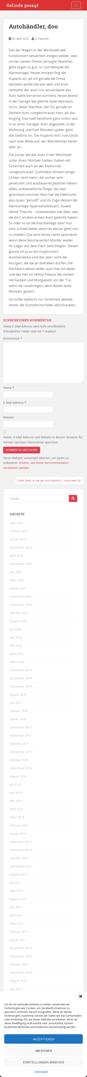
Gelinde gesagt (22, 5)
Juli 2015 (15, 883)
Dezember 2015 (21, 842)
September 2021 (21, 564)
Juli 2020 (15, 629)
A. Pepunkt (42, 38)
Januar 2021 (18, 588)
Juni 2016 (16, 793)
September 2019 (21, 686)
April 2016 (16, 809)
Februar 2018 (19, 711)
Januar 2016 (18, 834)
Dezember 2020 (21, 596)
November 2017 (21, 735)
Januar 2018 (18, 719)
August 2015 (18, 874)
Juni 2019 (16, 703)
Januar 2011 (18, 940)
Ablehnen (43, 1050)
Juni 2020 (16, 637)
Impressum (41, 1071)
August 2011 (18, 899)
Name (8, 388)
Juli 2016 (15, 784)
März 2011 (17, 923)
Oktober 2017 (19, 744)
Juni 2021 (16, 572)
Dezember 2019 (21, 670)
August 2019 (18, 695)
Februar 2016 (19, 825)
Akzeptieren (43, 1039)
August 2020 (18, 621)
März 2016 (17, 817)
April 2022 (16, 556)
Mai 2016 (16, 801)
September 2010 (21, 972)
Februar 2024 (19, 531)
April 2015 (16, 891)
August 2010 (18, 981)
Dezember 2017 (21, 727)
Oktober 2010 (19, 964)
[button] (81, 996)
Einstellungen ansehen (43, 1062)
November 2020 (21, 605)
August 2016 (18, 776)
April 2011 (16, 915)
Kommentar (12, 338)
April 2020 (16, 654)
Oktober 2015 (19, 858)
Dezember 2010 (21, 948)
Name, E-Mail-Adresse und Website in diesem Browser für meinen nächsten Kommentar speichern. (43, 439)
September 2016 (21, 768)
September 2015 (21, 866)
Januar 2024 (18, 539)
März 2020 (17, 662)
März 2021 (17, 580)
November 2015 (21, 850)
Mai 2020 (16, 645)
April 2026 (16, 523)
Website (8, 417)
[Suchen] (73, 498)
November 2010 (21, 956)
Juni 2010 (16, 989)
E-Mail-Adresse (14, 403)
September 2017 (21, 752)
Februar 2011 (19, 932)
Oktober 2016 (19, 760)
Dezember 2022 (21, 547)
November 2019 (21, 678)
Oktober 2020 (19, 613)
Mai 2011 (16, 907)
